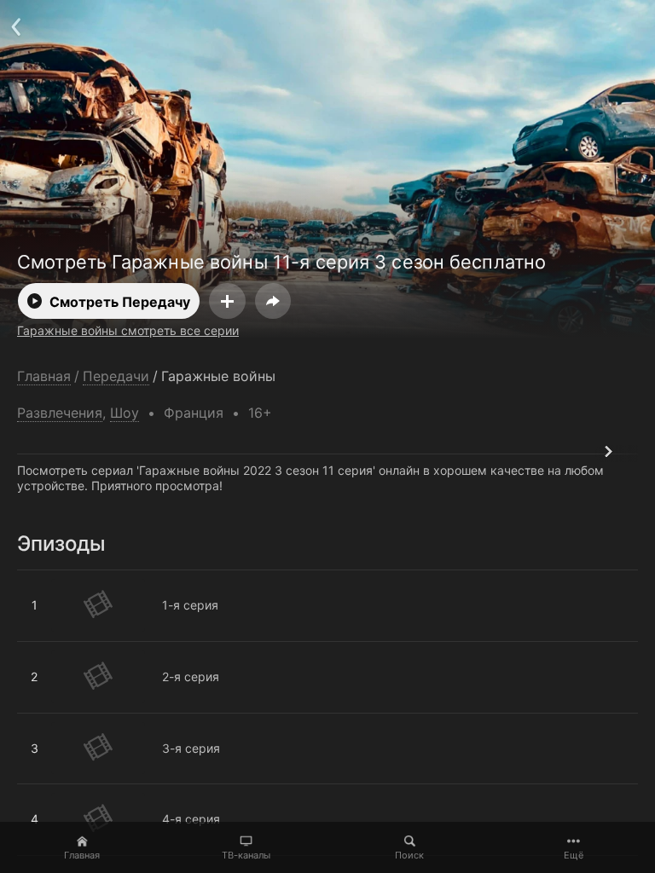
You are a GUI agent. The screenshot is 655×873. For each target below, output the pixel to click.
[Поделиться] (273, 301)
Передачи (116, 376)
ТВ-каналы (246, 855)
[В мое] (227, 301)
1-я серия (45, 577)
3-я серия (46, 720)
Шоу (124, 412)
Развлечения (59, 412)
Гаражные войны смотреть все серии (128, 330)
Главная (82, 855)
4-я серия (46, 791)
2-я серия (45, 649)
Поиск (409, 855)
